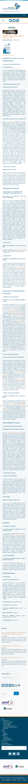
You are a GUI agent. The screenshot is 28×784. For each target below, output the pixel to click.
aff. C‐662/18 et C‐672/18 (18, 320)
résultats (6, 71)
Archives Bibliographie (7, 739)
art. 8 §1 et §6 (22, 323)
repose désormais (14, 593)
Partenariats (5, 728)
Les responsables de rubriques (9, 726)
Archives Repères (6, 738)
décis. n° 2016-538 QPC (20, 316)
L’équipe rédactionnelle (8, 721)
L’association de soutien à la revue (10, 727)
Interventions (5, 737)
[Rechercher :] (14, 747)
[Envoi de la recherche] (16, 693)
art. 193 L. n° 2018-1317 (19, 372)
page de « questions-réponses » (18, 534)
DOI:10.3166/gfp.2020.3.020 (8, 55)
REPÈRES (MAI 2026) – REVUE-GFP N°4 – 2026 (12, 644)
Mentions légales (4, 743)
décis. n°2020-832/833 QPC (14, 309)
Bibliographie (5, 734)
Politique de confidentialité (6, 744)
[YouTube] (14, 20)
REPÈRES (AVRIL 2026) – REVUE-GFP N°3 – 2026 (12, 656)
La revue (3, 731)
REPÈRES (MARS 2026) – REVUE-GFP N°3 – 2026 (12, 667)
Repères (4, 732)
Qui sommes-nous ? (5, 720)
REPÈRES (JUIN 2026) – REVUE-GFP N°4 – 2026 (12, 632)
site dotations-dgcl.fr (15, 173)
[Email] (17, 20)
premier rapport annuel (18, 267)
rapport (5, 94)
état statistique (20, 250)
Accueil (2, 719)
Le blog (3, 730)
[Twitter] (10, 20)
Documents (3, 735)
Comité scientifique (7, 724)
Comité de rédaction (7, 723)
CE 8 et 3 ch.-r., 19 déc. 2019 (16, 312)
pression (17, 582)
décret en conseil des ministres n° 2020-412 (13, 432)
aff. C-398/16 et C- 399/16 (18, 404)
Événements (4, 741)
